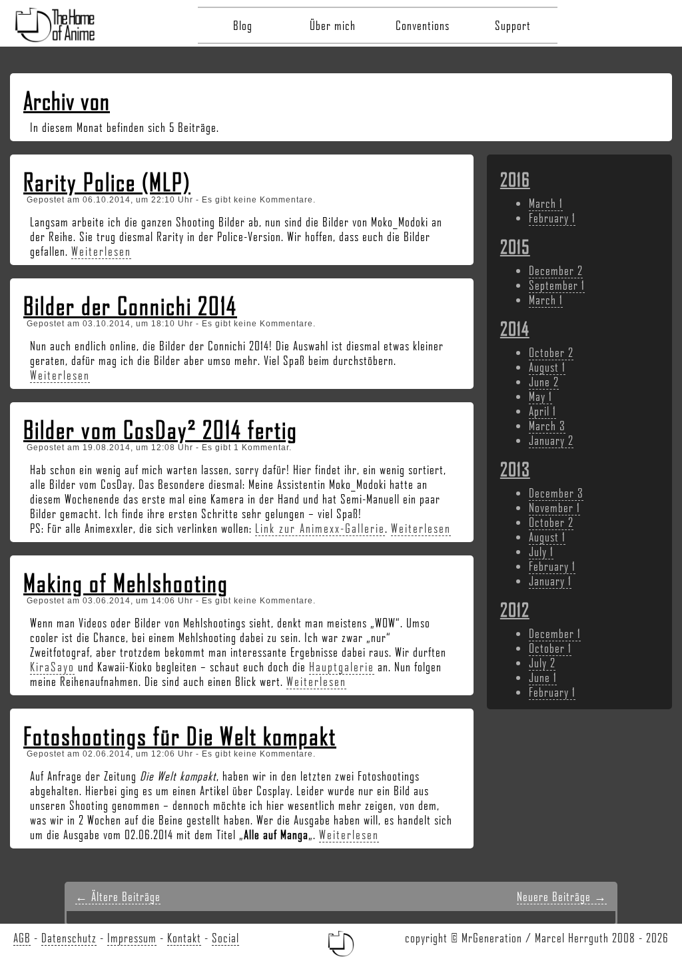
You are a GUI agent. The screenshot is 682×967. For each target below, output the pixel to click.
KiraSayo (52, 666)
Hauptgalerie (341, 666)
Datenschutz (69, 937)
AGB (22, 937)
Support (513, 25)
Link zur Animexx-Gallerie (320, 528)
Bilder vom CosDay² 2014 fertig (160, 430)
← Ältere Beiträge (118, 896)
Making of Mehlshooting (125, 583)
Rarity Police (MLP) (106, 182)
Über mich (333, 25)
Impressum (132, 937)
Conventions (423, 25)
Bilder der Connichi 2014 (130, 306)
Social (225, 937)
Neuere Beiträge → (562, 896)
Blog (242, 25)
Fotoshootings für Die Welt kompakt (179, 736)
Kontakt (184, 937)
